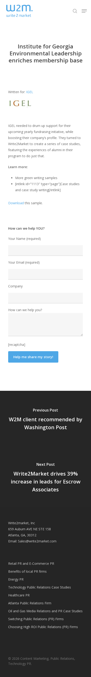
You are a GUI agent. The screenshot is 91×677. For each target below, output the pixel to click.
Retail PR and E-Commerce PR (31, 563)
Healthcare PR (19, 595)
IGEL (29, 92)
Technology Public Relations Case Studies (39, 587)
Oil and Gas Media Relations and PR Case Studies (45, 611)
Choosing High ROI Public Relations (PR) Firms (43, 627)
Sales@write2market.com (37, 541)
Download (16, 203)
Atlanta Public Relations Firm (29, 603)
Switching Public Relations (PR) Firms (36, 619)
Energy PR (16, 579)
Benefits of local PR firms (27, 571)
